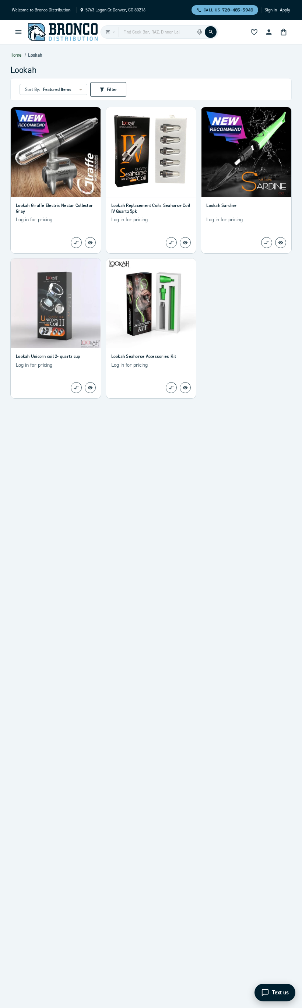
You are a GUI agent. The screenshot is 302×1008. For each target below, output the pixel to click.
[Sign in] (268, 32)
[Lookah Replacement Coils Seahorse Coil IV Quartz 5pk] (151, 152)
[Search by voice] (199, 32)
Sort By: (32, 89)
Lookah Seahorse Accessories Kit (143, 356)
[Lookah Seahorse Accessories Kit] (151, 303)
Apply (285, 10)
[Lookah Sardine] (246, 152)
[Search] (211, 32)
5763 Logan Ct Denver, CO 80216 (115, 10)
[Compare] (76, 242)
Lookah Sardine (221, 205)
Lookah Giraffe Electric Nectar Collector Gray (54, 208)
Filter (112, 89)
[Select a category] (110, 32)
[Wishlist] (254, 32)
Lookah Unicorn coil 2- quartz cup (48, 356)
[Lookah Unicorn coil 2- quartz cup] (56, 303)
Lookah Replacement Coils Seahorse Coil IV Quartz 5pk (150, 208)
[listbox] (63, 89)
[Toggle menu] (18, 32)
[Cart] (283, 32)
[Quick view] (90, 242)
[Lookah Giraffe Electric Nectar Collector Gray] (56, 152)
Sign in (270, 10)
